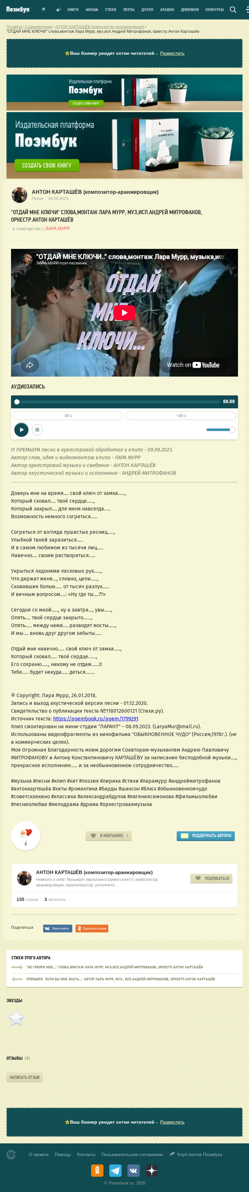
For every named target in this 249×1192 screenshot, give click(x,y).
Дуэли (147, 10)
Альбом (167, 10)
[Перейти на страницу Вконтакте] (133, 1170)
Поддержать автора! (211, 835)
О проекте (39, 1154)
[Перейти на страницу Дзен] (152, 1170)
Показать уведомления (44, 10)
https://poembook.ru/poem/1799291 (95, 719)
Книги (73, 10)
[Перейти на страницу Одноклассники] (97, 1170)
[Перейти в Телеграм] (115, 1170)
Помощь (63, 1154)
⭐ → (124, 53)
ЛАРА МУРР (57, 228)
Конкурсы (215, 10)
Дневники (190, 10)
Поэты (129, 10)
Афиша (92, 10)
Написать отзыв (25, 1077)
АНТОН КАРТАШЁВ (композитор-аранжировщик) (95, 192)
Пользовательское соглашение (132, 1154)
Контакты (86, 1154)
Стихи (110, 10)
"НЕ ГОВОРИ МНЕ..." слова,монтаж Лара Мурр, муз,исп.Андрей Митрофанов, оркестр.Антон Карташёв (124, 967)
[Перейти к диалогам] (59, 10)
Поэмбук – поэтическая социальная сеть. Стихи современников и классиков (18, 10)
